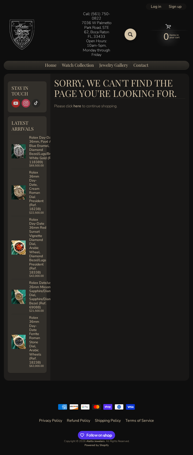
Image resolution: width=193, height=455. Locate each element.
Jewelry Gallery (113, 65)
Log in (156, 6)
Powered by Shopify (96, 445)
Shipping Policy (108, 420)
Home (50, 65)
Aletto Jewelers (95, 441)
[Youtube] (16, 103)
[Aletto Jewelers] (21, 34)
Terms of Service (139, 420)
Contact (140, 65)
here (77, 106)
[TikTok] (36, 103)
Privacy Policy (50, 420)
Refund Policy (78, 420)
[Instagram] (26, 103)
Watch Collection (78, 65)
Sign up (175, 6)
